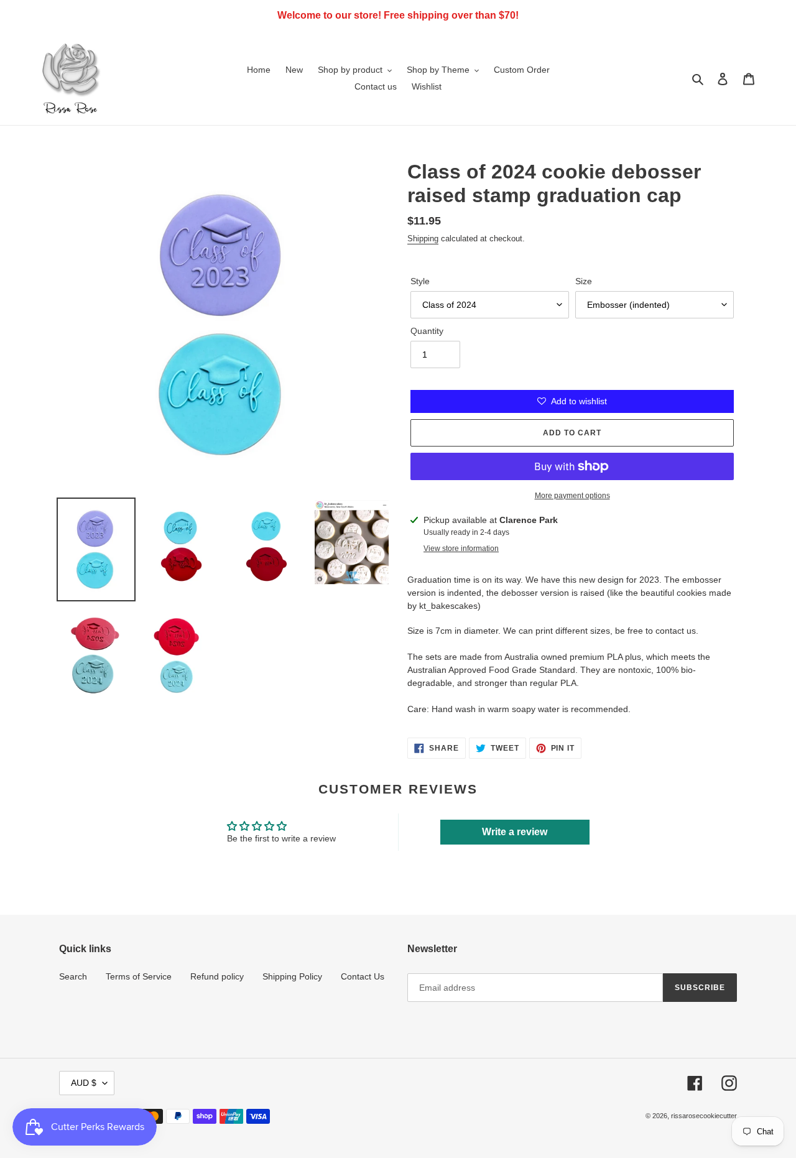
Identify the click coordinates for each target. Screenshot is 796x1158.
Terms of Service (139, 976)
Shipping (422, 238)
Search (73, 976)
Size (583, 281)
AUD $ (83, 1083)
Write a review (514, 832)
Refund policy (217, 976)
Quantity (426, 331)
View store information (461, 548)
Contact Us (362, 976)
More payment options (572, 495)
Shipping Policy (292, 976)
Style (420, 281)
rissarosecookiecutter (704, 1115)
